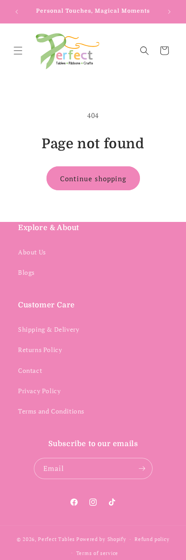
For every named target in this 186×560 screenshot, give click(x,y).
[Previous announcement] (17, 12)
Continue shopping (93, 178)
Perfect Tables (56, 539)
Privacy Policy (39, 390)
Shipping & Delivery (48, 329)
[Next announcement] (169, 12)
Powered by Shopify (101, 539)
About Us (32, 252)
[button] (18, 51)
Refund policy (152, 539)
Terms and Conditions (51, 411)
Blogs (26, 272)
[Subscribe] (142, 468)
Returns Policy (40, 349)
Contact (30, 370)
